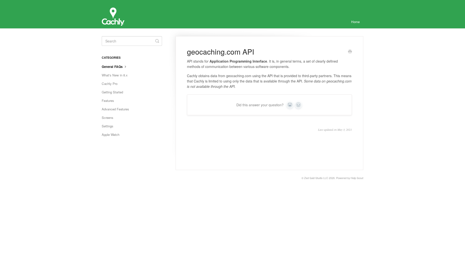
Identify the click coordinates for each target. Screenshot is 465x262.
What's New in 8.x (115, 75)
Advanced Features (115, 109)
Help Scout (357, 178)
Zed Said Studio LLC (316, 178)
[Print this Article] (350, 52)
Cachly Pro (109, 83)
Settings (107, 126)
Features (108, 100)
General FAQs (113, 66)
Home (355, 21)
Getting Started (112, 92)
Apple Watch (110, 134)
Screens (107, 117)
